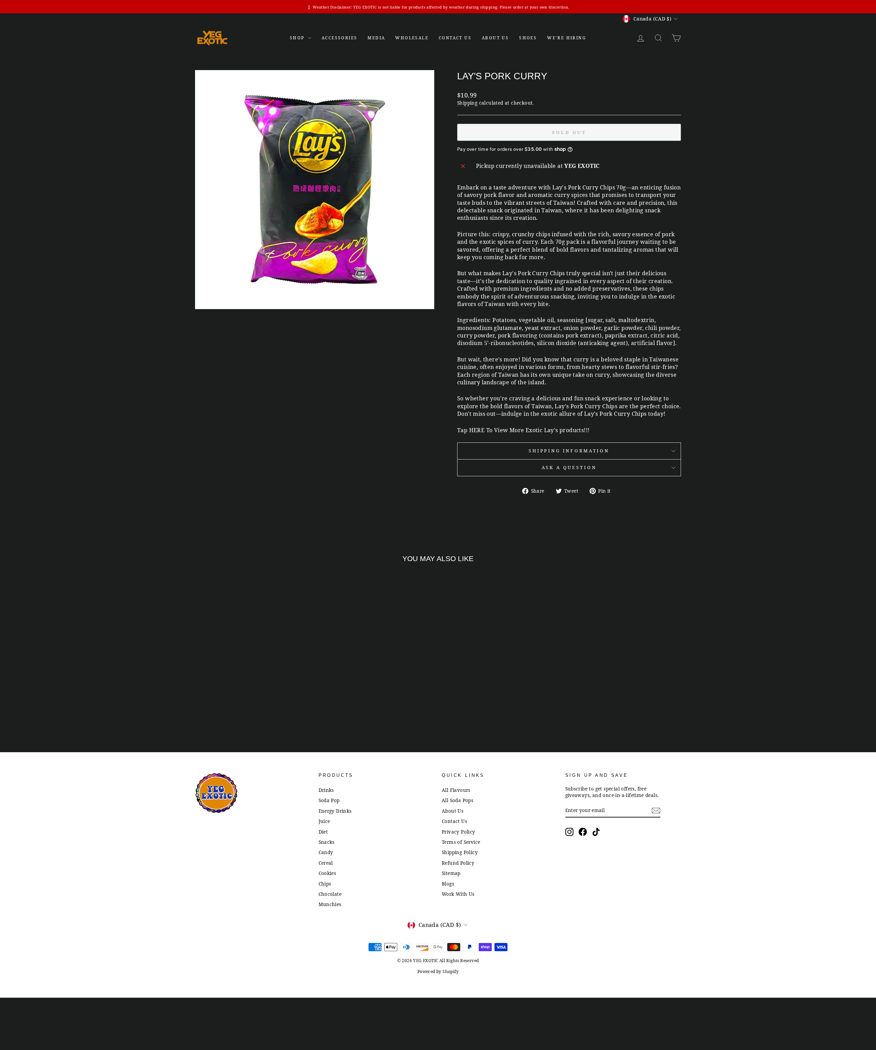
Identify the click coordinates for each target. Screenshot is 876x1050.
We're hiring (566, 38)
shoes (528, 38)
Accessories (339, 38)
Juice (324, 821)
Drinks (326, 790)
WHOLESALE (411, 38)
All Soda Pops (457, 800)
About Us (495, 38)
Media (376, 38)
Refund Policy (458, 863)
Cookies (327, 873)
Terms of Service (461, 842)
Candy (326, 852)
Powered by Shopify (438, 971)
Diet (323, 831)
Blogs (448, 883)
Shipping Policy (460, 852)
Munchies (330, 904)
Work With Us (458, 894)
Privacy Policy (458, 831)
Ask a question (569, 467)
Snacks (327, 842)
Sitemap (451, 873)
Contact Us (454, 821)
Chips (325, 883)
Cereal (326, 863)
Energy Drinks (335, 811)
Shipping (467, 102)
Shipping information (569, 451)
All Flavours (456, 790)
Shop (298, 38)
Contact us (455, 38)
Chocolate (330, 894)
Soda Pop (329, 800)
